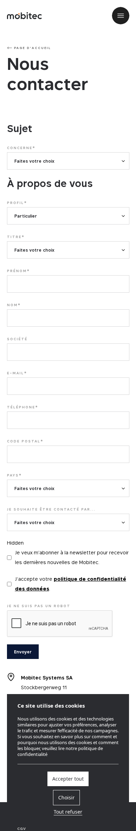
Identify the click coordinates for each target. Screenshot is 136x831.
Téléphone (22, 407)
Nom (14, 305)
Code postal (25, 441)
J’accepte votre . (70, 584)
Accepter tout (68, 779)
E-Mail (17, 373)
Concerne (21, 148)
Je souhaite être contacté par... (51, 509)
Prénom (18, 271)
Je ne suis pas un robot (38, 606)
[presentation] (60, 623)
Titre (16, 237)
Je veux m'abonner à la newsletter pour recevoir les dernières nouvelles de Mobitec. (72, 557)
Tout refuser (68, 812)
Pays (14, 475)
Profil (17, 203)
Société (17, 339)
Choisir (66, 798)
